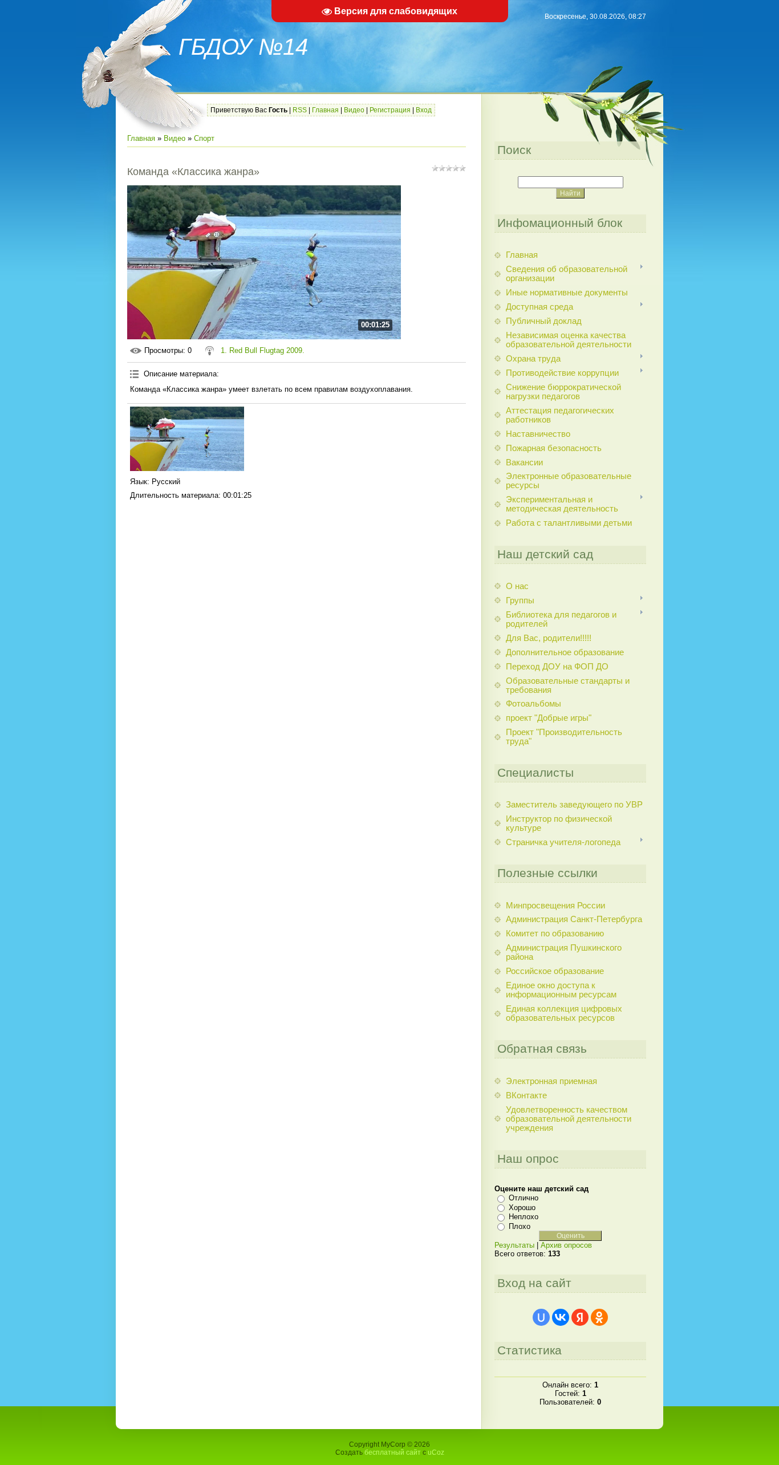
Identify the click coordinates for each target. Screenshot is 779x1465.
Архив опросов (566, 1245)
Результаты (514, 1245)
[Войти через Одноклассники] (599, 1317)
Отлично (523, 1198)
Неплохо (523, 1216)
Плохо (519, 1226)
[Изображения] (187, 439)
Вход (424, 110)
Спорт (204, 138)
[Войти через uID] (541, 1317)
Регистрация (390, 110)
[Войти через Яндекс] (580, 1317)
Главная (325, 110)
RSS (300, 110)
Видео (354, 110)
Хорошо (522, 1207)
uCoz (436, 1452)
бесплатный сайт (392, 1452)
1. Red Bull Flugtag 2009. (263, 350)
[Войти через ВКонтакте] (560, 1317)
